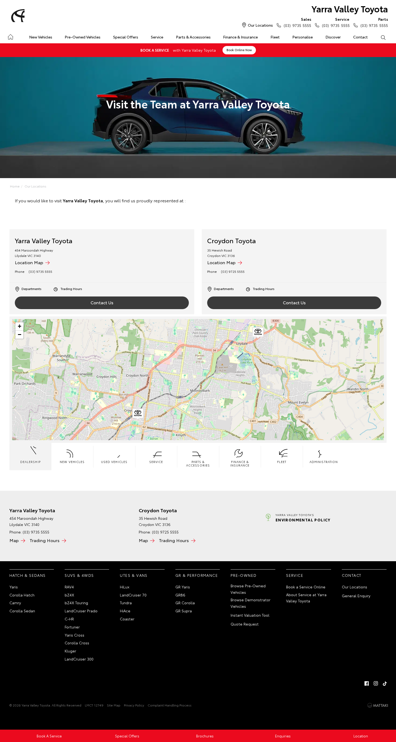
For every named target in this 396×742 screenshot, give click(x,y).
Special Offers (125, 37)
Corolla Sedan (22, 610)
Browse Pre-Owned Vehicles (248, 589)
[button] (258, 333)
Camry (15, 602)
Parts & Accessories (193, 37)
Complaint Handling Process (170, 705)
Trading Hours (71, 288)
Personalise (302, 37)
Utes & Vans (133, 575)
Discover (333, 37)
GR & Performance (196, 575)
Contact (360, 37)
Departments (31, 288)
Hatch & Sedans (27, 575)
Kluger (70, 650)
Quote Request (245, 624)
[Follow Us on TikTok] (385, 683)
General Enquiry (356, 595)
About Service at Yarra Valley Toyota (306, 598)
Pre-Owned (244, 575)
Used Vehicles (114, 462)
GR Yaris (182, 586)
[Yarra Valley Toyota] (17, 15)
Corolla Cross (77, 642)
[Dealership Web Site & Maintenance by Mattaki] (377, 705)
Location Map (29, 262)
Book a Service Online (305, 586)
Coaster (127, 618)
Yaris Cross (74, 635)
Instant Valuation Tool (250, 615)
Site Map (113, 705)
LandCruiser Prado (81, 610)
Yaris (13, 586)
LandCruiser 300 (79, 659)
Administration (324, 462)
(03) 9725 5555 (233, 271)
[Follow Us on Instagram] (376, 683)
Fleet (275, 37)
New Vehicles (40, 37)
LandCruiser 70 (133, 595)
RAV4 (69, 586)
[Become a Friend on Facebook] (367, 683)
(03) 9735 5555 (297, 22)
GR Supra (183, 610)
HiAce (125, 610)
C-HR (69, 618)
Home (10, 36)
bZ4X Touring (76, 602)
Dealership (30, 462)
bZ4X (69, 595)
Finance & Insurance (240, 37)
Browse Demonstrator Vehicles (250, 603)
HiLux (124, 586)
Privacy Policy (134, 705)
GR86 (180, 595)
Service (157, 37)
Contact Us (102, 302)
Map (14, 540)
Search (383, 37)
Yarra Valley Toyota (349, 8)
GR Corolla (185, 602)
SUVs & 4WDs (79, 575)
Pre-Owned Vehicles (82, 37)
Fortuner (72, 627)
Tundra (126, 602)
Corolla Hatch (21, 595)
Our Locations (260, 25)
